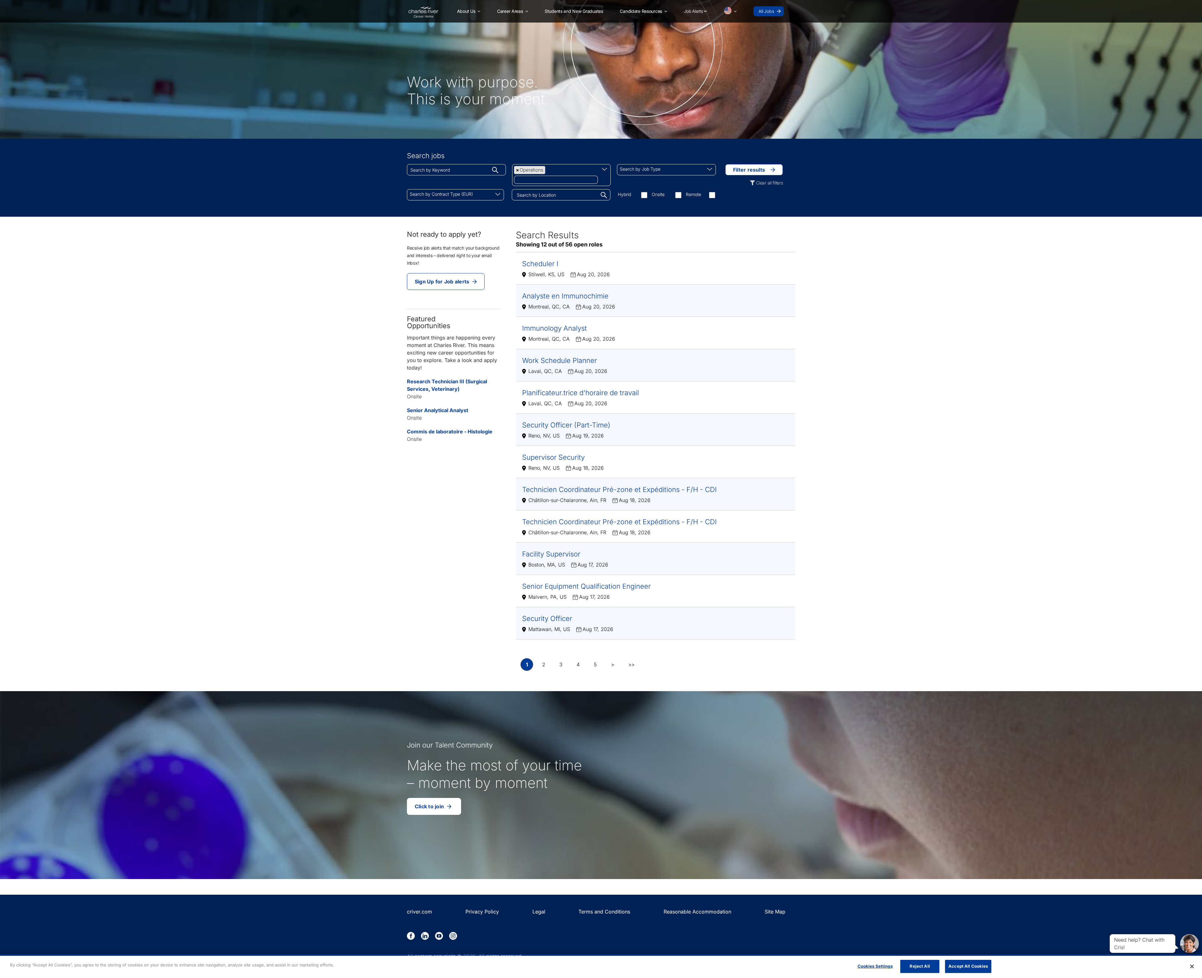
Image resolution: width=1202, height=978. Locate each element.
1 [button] (527, 664)
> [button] (612, 664)
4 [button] (578, 664)
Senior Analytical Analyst (437, 410)
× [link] (603, 170)
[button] (468, 11)
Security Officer (547, 618)
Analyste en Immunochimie (565, 296)
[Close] (1192, 966)
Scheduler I (540, 264)
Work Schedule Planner (559, 360)
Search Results (547, 235)
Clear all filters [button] (769, 182)
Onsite (658, 194)
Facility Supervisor (551, 554)
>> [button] (631, 664)
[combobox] (456, 169)
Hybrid (624, 194)
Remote (693, 194)
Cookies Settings (875, 966)
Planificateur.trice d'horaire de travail (580, 393)
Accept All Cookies (968, 966)
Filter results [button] (749, 170)
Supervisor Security (553, 457)
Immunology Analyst (554, 328)
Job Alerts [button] (693, 11)
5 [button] (595, 664)
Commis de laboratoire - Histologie (449, 431)
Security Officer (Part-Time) (566, 425)
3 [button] (560, 664)
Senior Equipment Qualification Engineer (586, 586)
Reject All (920, 966)
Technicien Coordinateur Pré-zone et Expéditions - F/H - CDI (619, 489)
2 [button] (543, 664)
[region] (601, 967)
